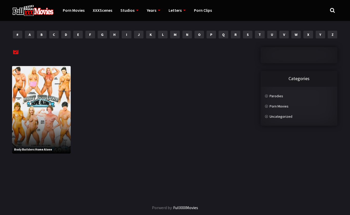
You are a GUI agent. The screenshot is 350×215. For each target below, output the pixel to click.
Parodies (276, 96)
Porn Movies (74, 10)
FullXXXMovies (185, 207)
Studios (127, 10)
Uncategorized (281, 116)
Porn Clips (203, 10)
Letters (175, 10)
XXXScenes (102, 10)
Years (151, 10)
